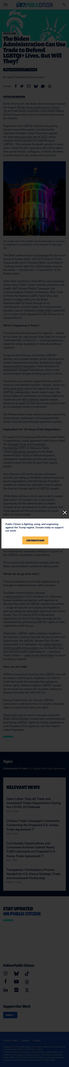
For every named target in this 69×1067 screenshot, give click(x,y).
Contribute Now (35, 540)
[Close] (65, 512)
